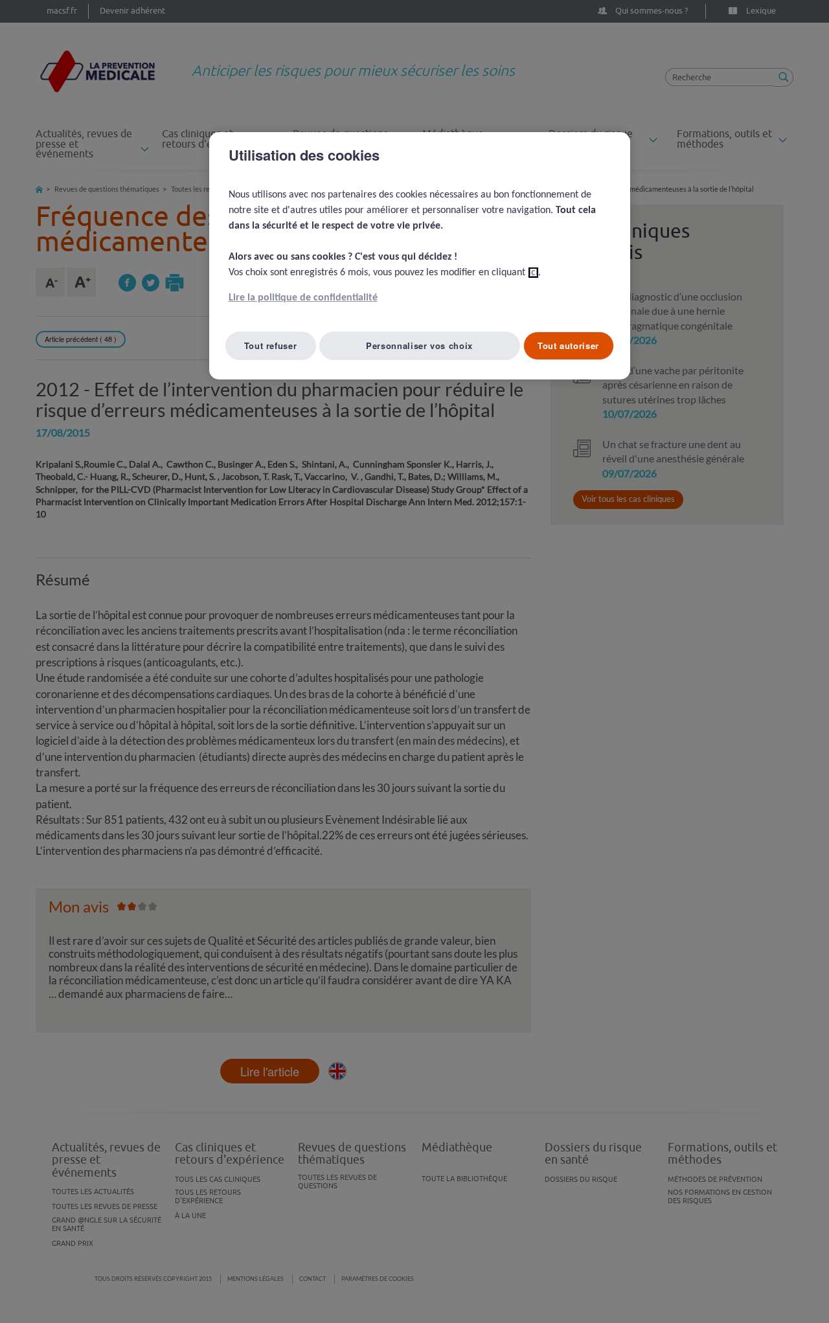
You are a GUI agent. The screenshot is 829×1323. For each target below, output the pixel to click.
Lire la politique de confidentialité (303, 298)
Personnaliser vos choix (419, 345)
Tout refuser (270, 345)
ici (533, 272)
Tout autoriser (568, 345)
